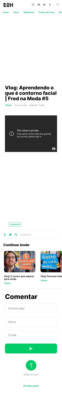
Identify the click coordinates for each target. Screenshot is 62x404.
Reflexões (28, 12)
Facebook (50, 5)
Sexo (16, 12)
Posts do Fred (46, 12)
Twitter (45, 5)
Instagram (34, 5)
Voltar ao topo (31, 374)
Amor (6, 12)
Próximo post (31, 385)
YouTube (39, 5)
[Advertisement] (31, 50)
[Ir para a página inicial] (8, 5)
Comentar (15, 224)
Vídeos (8, 105)
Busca (56, 5)
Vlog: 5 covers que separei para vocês (19, 277)
